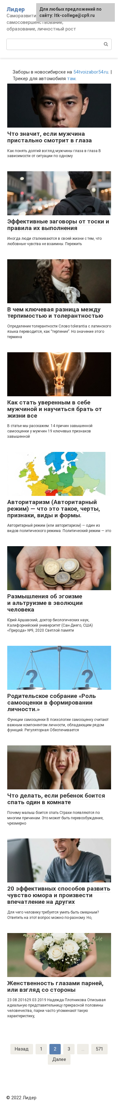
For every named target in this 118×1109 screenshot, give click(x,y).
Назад (22, 1049)
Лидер (16, 9)
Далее (59, 1059)
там (71, 78)
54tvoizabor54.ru (90, 72)
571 (99, 1049)
